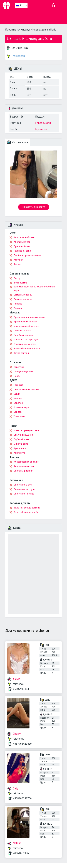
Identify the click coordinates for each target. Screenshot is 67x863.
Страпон (18, 403)
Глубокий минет (22, 439)
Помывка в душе (23, 299)
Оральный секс (22, 246)
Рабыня (18, 398)
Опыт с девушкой (23, 434)
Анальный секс (22, 241)
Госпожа (18, 385)
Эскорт (18, 278)
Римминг (18, 308)
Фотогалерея (20, 142)
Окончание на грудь (24, 489)
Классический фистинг (26, 461)
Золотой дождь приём (26, 512)
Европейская (43, 122)
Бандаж (18, 412)
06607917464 (21, 689)
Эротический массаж (25, 321)
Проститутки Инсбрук (17, 29)
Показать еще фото (33, 206)
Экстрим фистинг (23, 470)
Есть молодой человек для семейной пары (34, 288)
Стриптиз (19, 367)
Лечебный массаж (23, 335)
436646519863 (21, 853)
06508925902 (20, 48)
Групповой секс (22, 250)
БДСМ (17, 394)
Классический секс (24, 237)
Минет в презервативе (26, 430)
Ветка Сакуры (21, 353)
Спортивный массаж (25, 344)
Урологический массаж (26, 326)
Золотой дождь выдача (27, 507)
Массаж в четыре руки (26, 339)
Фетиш (17, 264)
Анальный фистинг (24, 466)
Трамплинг (19, 416)
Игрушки (18, 259)
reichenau (18, 56)
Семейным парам (23, 294)
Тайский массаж (22, 330)
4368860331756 (22, 798)
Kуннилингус (20, 448)
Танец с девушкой (23, 371)
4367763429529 (22, 743)
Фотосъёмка (20, 282)
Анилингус (19, 452)
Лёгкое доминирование (26, 389)
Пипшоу (18, 303)
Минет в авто (21, 443)
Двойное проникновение (27, 255)
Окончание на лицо (24, 493)
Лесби (17, 376)
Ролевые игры (21, 407)
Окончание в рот (23, 484)
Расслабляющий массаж (27, 348)
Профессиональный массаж (29, 317)
